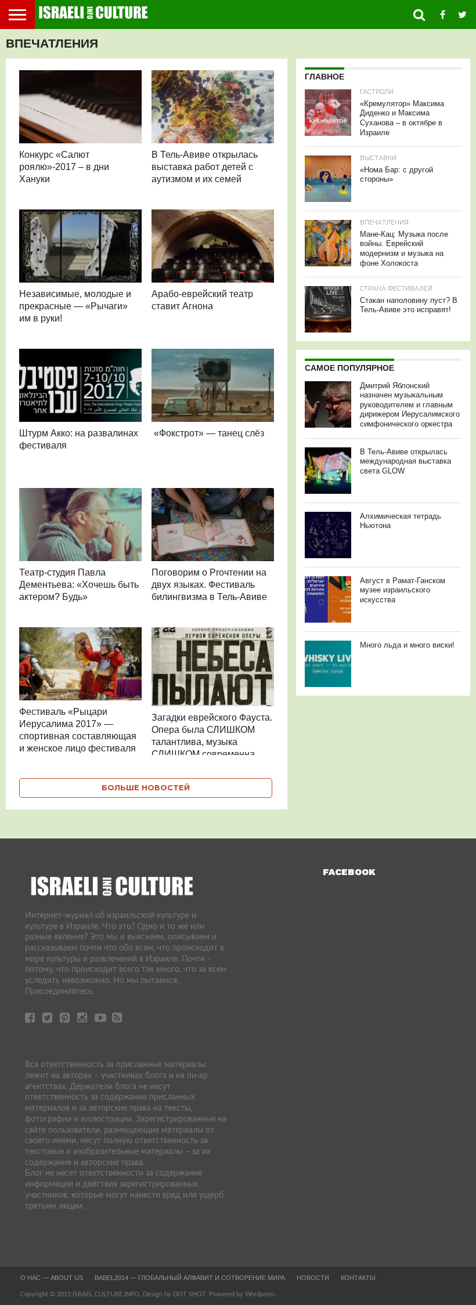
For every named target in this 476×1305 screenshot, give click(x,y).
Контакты (358, 1277)
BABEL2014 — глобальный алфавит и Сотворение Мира (190, 1277)
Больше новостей (146, 787)
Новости (313, 1277)
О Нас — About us (51, 1277)
